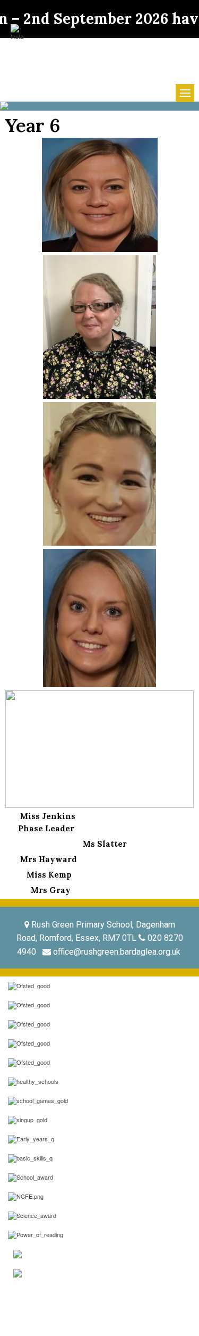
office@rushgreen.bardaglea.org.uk (117, 952)
